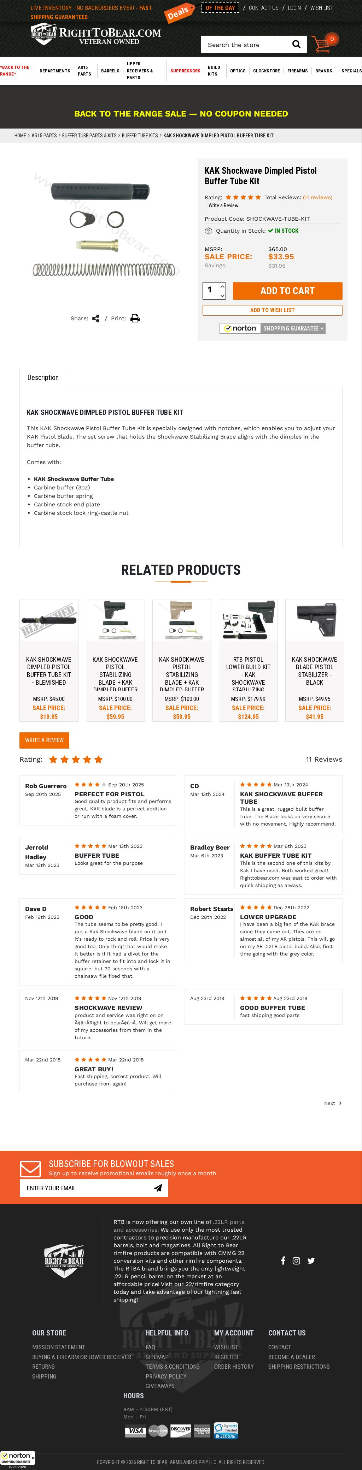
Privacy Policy (166, 1376)
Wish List (321, 8)
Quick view (49, 620)
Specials (351, 70)
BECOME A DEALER (291, 1357)
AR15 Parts (84, 71)
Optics (238, 70)
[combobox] (254, 44)
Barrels (110, 70)
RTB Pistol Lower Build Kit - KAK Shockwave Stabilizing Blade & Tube (248, 678)
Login (294, 8)
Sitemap (157, 1357)
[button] (17, 1460)
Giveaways (160, 1385)
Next (330, 1103)
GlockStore (266, 70)
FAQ (150, 1347)
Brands (323, 70)
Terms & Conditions (173, 1366)
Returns (43, 1366)
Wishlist (226, 1347)
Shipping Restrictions (299, 1366)
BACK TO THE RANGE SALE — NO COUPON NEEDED (181, 114)
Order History (234, 1366)
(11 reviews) (317, 197)
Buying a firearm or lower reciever (81, 1357)
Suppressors (185, 70)
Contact (279, 1347)
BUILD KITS (214, 71)
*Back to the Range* (14, 71)
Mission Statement (58, 1347)
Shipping (44, 1376)
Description (43, 377)
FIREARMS (297, 70)
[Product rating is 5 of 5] (243, 197)
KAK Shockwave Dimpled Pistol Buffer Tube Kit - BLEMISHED (48, 671)
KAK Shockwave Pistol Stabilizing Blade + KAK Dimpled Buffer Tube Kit (115, 678)
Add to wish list (272, 310)
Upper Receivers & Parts (140, 70)
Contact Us (264, 8)
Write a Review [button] (224, 205)
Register (226, 1357)
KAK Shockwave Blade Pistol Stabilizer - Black (314, 671)
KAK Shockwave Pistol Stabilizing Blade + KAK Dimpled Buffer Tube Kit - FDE (181, 678)
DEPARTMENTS (55, 70)
